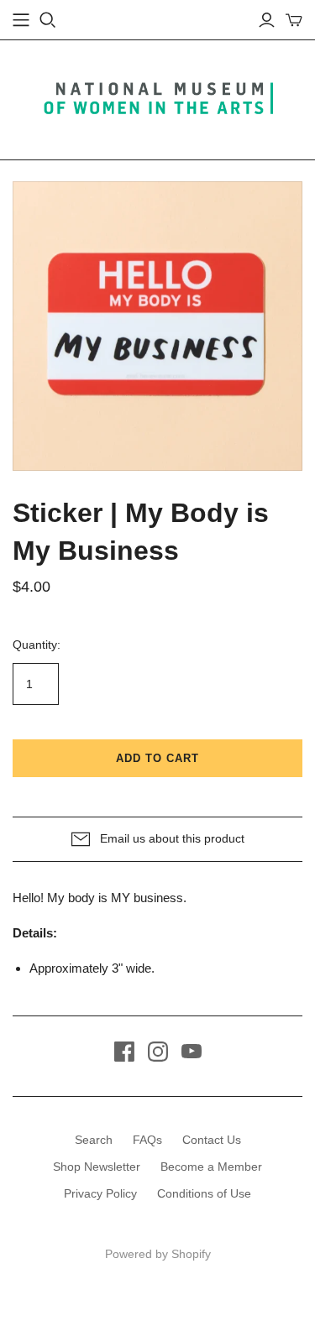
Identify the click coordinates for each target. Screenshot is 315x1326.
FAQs (147, 1139)
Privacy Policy (100, 1193)
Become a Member (211, 1166)
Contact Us (211, 1139)
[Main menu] (21, 20)
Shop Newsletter (96, 1166)
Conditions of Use (204, 1193)
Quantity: (36, 644)
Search (94, 1139)
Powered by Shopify (158, 1254)
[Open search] (47, 20)
